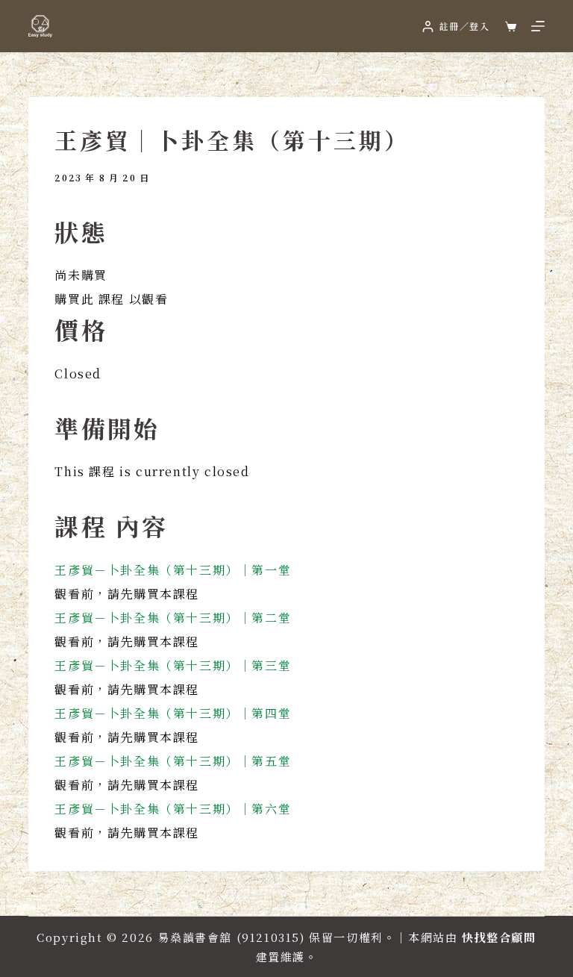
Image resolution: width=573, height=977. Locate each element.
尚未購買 (80, 275)
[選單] (538, 26)
